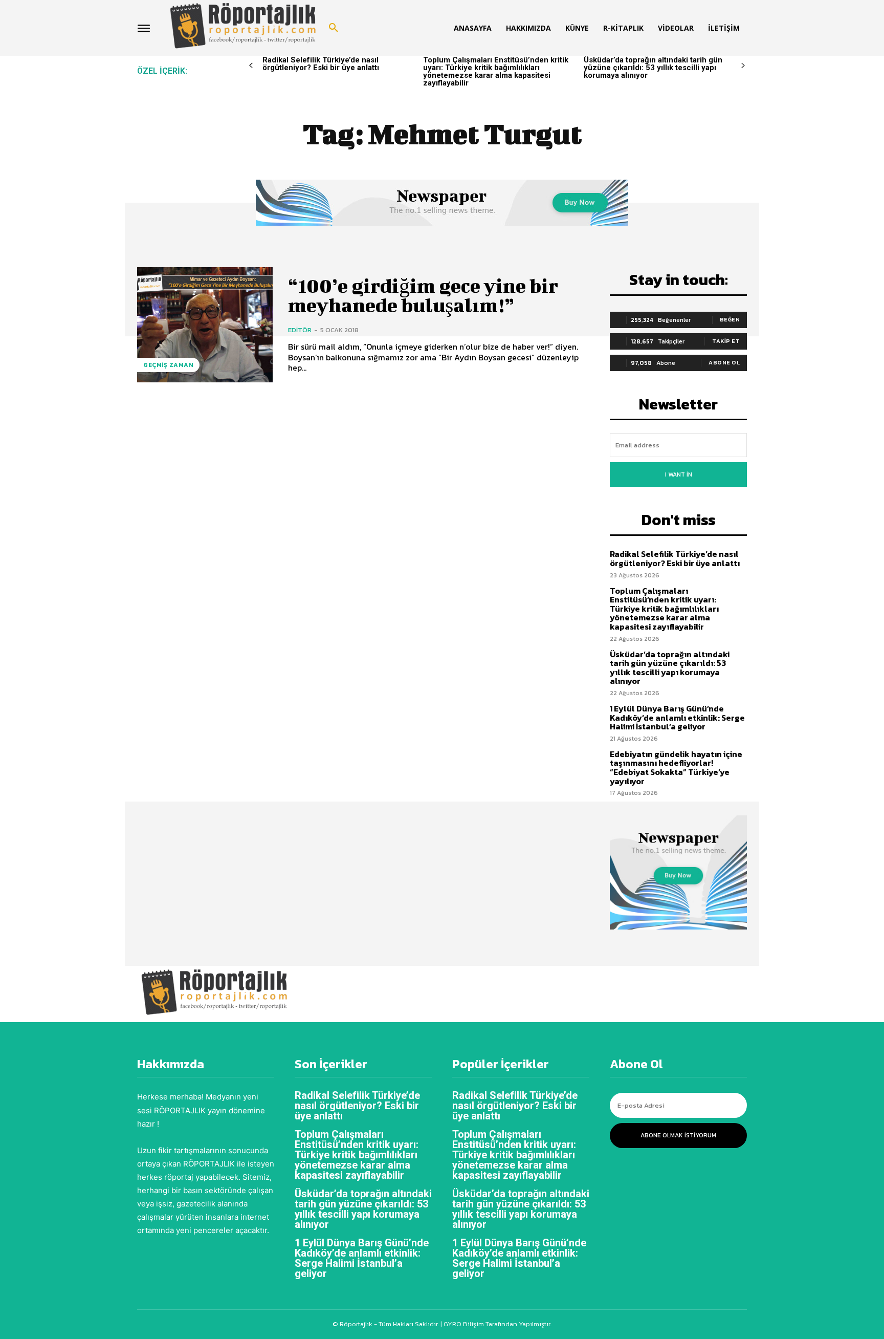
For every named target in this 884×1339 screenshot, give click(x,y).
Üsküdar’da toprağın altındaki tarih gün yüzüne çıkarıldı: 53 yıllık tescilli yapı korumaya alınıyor (653, 67)
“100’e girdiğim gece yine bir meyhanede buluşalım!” (423, 295)
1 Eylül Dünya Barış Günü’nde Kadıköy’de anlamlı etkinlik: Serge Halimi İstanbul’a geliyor (677, 717)
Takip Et (726, 341)
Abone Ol (724, 362)
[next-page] (743, 65)
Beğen (730, 319)
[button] (333, 28)
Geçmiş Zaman (168, 365)
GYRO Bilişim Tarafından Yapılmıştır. (496, 1324)
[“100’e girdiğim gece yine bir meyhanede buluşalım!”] (205, 324)
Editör (300, 330)
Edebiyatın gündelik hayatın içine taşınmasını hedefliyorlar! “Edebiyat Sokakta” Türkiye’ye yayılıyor (676, 767)
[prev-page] (251, 65)
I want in (678, 474)
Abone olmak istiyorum (678, 1135)
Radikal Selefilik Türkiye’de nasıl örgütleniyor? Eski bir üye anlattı (320, 63)
